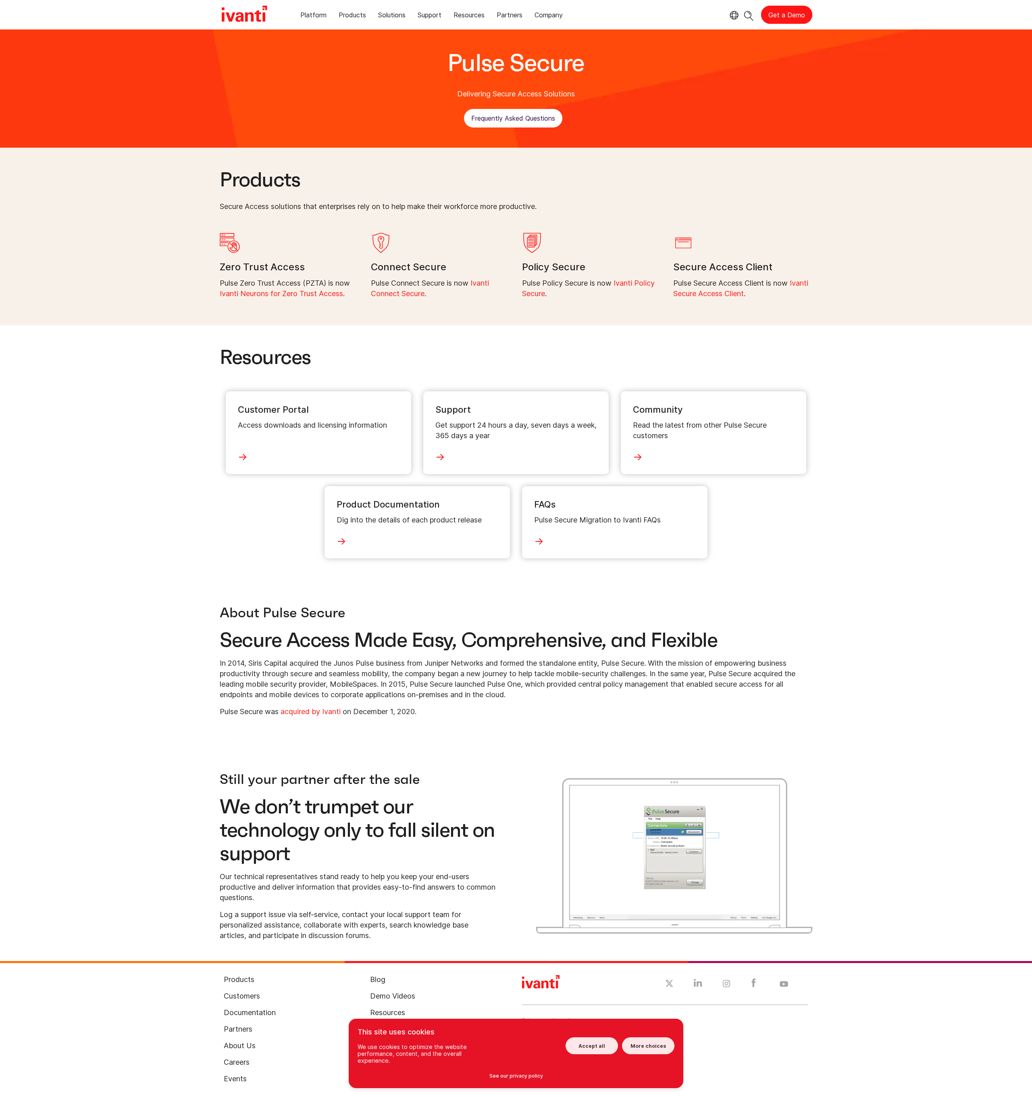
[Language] (733, 15)
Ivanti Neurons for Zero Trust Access (281, 293)
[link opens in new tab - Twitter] (669, 984)
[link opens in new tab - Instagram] (726, 985)
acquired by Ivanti (311, 711)
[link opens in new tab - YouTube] (784, 984)
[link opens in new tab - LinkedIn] (698, 985)
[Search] (749, 14)
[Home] (244, 15)
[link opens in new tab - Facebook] (753, 985)
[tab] (313, 16)
